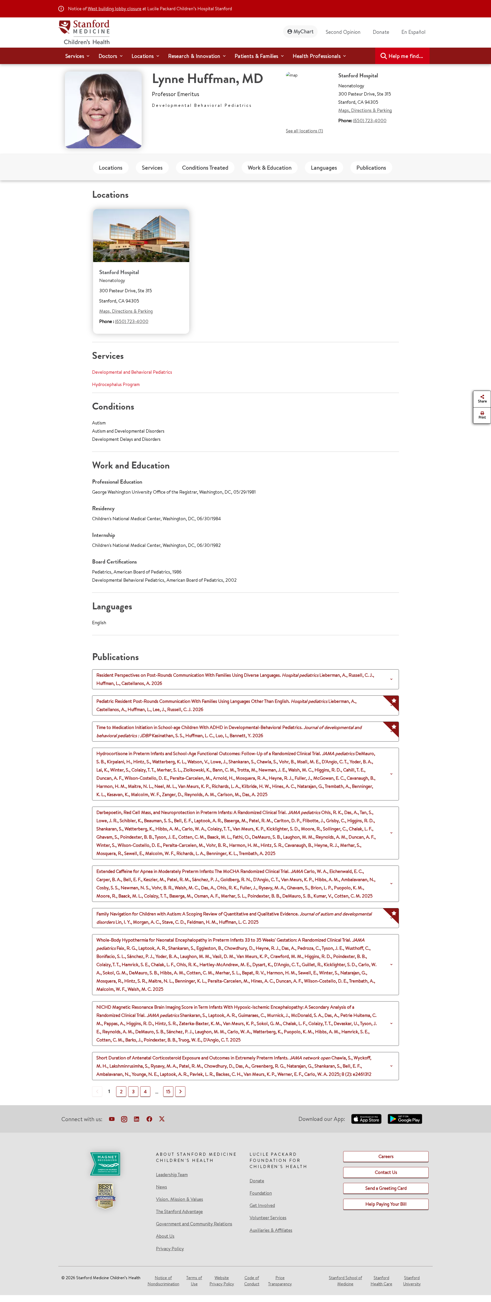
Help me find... (406, 56)
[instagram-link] (124, 1120)
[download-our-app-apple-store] (366, 1119)
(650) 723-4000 (369, 120)
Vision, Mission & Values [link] (179, 1199)
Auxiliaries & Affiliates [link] (271, 1230)
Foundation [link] (261, 1193)
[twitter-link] (162, 1120)
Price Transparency (280, 1281)
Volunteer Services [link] (268, 1218)
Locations (110, 167)
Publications (371, 167)
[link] (415, 32)
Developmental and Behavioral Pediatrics (132, 372)
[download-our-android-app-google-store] (405, 1119)
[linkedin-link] (136, 1120)
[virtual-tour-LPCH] (111, 1120)
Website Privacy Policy (221, 1281)
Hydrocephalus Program (116, 384)
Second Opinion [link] (343, 31)
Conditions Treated (205, 167)
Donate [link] (381, 31)
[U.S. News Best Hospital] (105, 1196)
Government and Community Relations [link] (194, 1224)
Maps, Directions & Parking (365, 110)
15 (168, 1091)
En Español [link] (413, 31)
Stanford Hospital (119, 272)
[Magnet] (105, 1164)
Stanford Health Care (381, 1281)
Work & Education (270, 167)
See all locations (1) (304, 131)
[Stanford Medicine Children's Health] (83, 31)
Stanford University (412, 1281)
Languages (324, 167)
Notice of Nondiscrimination (163, 1281)
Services (152, 167)
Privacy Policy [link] (170, 1248)
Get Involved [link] (262, 1205)
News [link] (161, 1187)
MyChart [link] (304, 31)
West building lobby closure (114, 8)
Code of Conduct (251, 1281)
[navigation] (245, 56)
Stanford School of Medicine (345, 1281)
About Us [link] (165, 1236)
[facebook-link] (149, 1120)
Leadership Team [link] (172, 1175)
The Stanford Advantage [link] (179, 1212)
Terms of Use (194, 1281)
